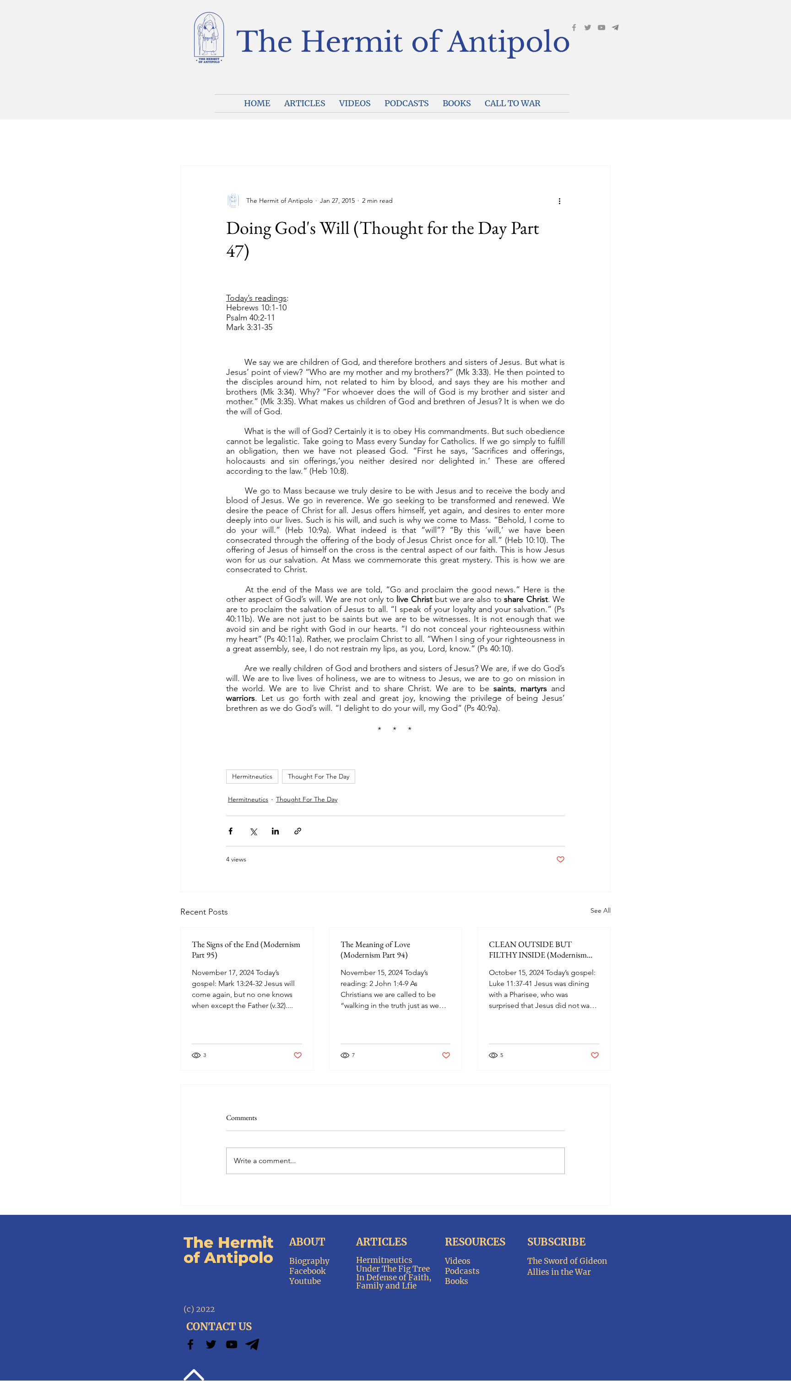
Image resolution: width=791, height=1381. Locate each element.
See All (601, 910)
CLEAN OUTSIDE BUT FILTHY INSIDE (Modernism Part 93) (538, 949)
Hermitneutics (252, 776)
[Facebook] (574, 27)
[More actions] (559, 200)
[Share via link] (297, 831)
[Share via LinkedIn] (275, 831)
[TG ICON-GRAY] (615, 27)
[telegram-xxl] (252, 1344)
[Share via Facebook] (230, 831)
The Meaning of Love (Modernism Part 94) (375, 949)
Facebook (307, 1271)
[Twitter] (211, 1344)
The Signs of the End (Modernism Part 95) (246, 949)
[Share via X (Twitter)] (253, 831)
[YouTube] (601, 27)
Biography (309, 1261)
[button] (355, 103)
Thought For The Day (318, 776)
